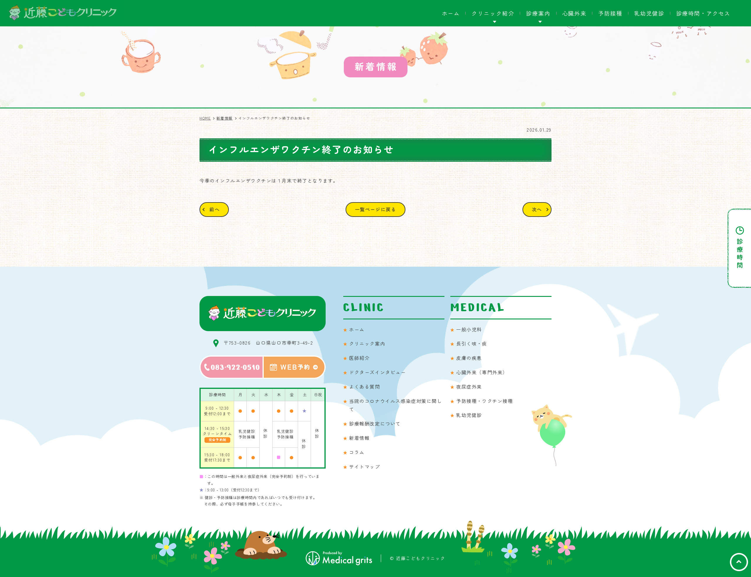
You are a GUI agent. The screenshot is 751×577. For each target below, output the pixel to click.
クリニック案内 (367, 343)
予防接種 (610, 13)
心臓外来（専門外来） (482, 372)
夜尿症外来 (469, 386)
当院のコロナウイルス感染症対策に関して (395, 405)
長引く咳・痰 (471, 343)
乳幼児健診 (649, 13)
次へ (537, 209)
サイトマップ (364, 466)
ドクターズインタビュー (377, 372)
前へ (214, 209)
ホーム (451, 13)
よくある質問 (364, 386)
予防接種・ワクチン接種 (484, 400)
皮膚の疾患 (469, 357)
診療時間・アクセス (703, 13)
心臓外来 (574, 13)
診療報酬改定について (375, 423)
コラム (357, 452)
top (739, 562)
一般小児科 (469, 329)
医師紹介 (359, 357)
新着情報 (359, 437)
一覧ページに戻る (375, 209)
